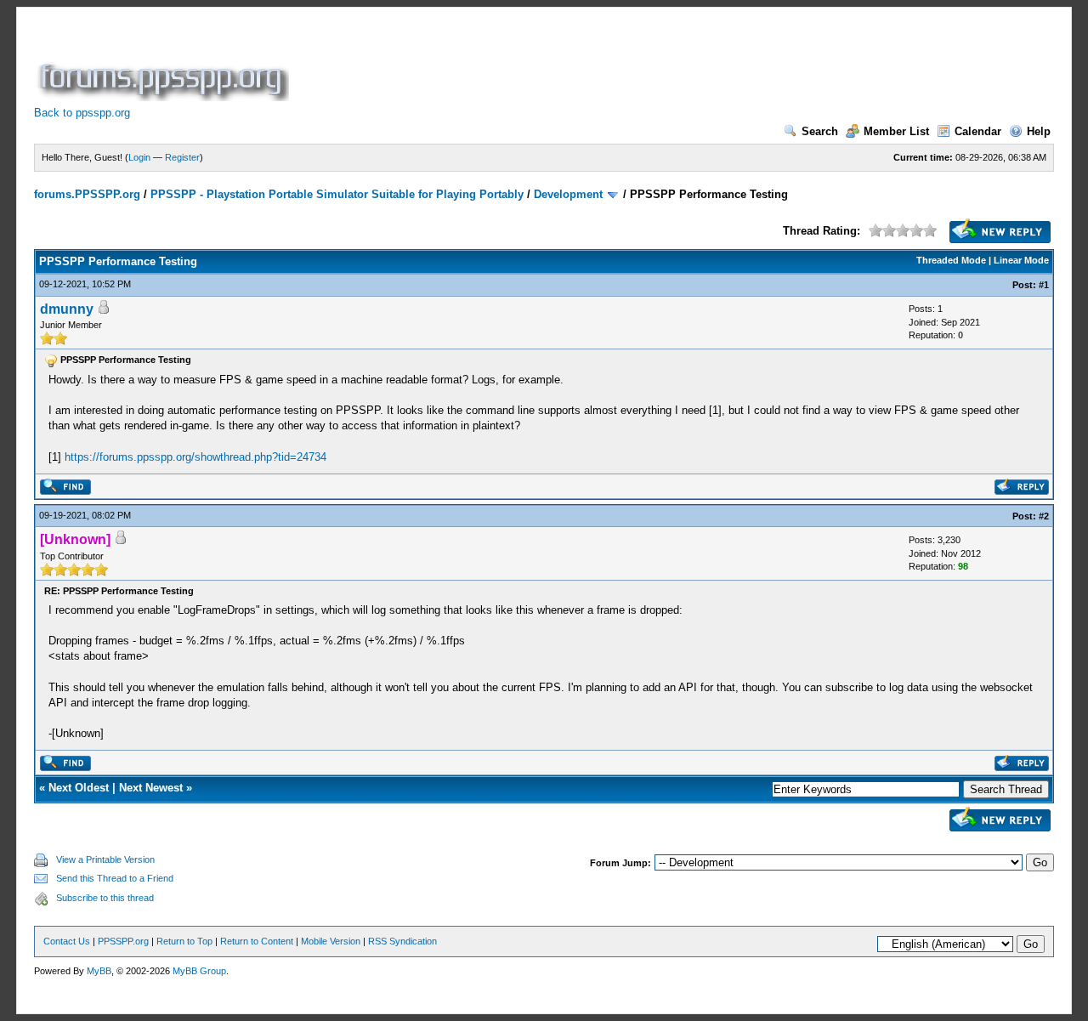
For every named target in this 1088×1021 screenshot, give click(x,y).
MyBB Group (199, 971)
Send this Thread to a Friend (114, 878)
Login (139, 157)
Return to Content (256, 941)
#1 (1044, 285)
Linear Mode (1021, 260)
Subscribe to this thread (105, 898)
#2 (1044, 516)
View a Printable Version (105, 859)
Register (182, 157)
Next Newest (151, 787)
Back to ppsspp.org (82, 112)
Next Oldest (78, 787)
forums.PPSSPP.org (87, 194)
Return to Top (184, 941)
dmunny (67, 309)
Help (1039, 131)
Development (568, 194)
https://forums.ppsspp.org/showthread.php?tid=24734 (195, 457)
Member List (896, 131)
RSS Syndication (402, 941)
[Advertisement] (601, 63)
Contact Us (66, 941)
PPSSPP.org (123, 941)
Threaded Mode (951, 260)
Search (820, 131)
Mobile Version (330, 941)
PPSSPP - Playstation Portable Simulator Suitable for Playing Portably (337, 194)
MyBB (99, 971)
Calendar (978, 131)
